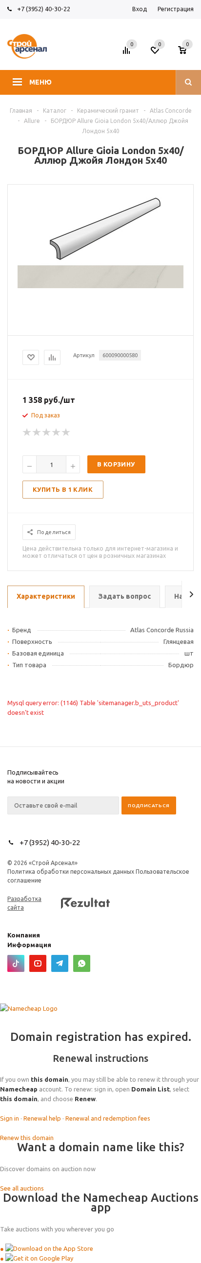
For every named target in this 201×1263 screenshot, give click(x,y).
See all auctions (22, 1188)
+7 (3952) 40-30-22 (43, 8)
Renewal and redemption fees (107, 1118)
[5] (66, 432)
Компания (23, 935)
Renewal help (42, 1118)
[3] (47, 432)
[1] (27, 432)
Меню (40, 82)
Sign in (9, 1118)
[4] (56, 432)
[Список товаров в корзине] (187, 53)
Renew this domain (27, 1137)
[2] (37, 432)
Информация (29, 944)
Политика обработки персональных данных (70, 871)
